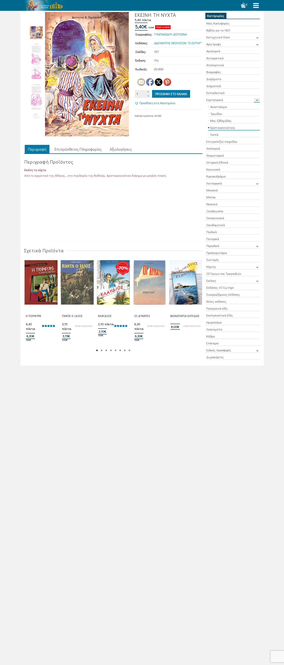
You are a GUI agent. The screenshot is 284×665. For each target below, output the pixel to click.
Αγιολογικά (213, 51)
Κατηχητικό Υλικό (218, 37)
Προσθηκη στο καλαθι (171, 94)
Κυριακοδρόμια (216, 176)
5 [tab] (115, 350)
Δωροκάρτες (215, 357)
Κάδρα (210, 336)
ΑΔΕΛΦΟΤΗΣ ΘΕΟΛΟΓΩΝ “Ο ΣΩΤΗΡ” (177, 43)
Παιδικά (211, 232)
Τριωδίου (216, 114)
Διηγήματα (213, 79)
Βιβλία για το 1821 (218, 30)
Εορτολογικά (214, 100)
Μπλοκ (211, 197)
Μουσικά (212, 190)
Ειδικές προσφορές (218, 350)
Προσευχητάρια (216, 253)
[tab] (37, 149)
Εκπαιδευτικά (215, 93)
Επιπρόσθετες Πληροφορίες (78, 149)
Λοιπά (214, 134)
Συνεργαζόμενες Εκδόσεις (223, 294)
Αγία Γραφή (213, 44)
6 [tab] (120, 350)
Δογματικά (213, 86)
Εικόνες (211, 281)
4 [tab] (111, 350)
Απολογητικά (215, 65)
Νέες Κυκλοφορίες (218, 23)
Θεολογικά (213, 148)
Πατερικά (212, 239)
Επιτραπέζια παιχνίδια (221, 141)
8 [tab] (129, 350)
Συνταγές (212, 260)
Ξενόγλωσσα (214, 211)
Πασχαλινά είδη (216, 308)
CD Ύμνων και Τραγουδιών (223, 274)
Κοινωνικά (213, 169)
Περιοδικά (212, 246)
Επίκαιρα (212, 343)
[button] (155, 103)
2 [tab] (102, 350)
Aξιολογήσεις (121, 149)
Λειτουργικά (214, 183)
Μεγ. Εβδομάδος (220, 121)
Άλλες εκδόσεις (216, 301)
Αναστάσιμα (218, 107)
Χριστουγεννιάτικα (222, 128)
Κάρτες (211, 267)
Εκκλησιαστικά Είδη (219, 315)
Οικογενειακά (215, 218)
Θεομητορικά (215, 155)
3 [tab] (106, 350)
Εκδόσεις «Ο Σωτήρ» (220, 287)
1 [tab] (97, 350)
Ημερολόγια (214, 322)
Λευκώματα (214, 329)
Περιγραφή (37, 149)
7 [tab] (125, 350)
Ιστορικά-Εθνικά (217, 162)
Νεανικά (211, 204)
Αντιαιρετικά (215, 58)
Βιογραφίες (213, 72)
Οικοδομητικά (215, 225)
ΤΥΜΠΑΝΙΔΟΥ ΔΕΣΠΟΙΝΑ (170, 34)
